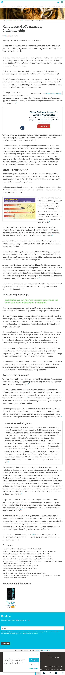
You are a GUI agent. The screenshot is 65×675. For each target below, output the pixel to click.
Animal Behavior (20, 6)
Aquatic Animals (29, 6)
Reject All (33, 664)
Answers (9, 20)
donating (38, 650)
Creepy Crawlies (56, 6)
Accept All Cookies (33, 660)
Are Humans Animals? (40, 6)
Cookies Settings (33, 668)
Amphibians (11, 6)
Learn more (54, 657)
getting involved (46, 650)
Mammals (20, 20)
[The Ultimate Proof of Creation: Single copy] (11, 594)
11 (20, 510)
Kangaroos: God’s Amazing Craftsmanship (34, 20)
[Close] (37, 655)
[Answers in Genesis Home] (5, 2)
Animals (14, 20)
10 (21, 494)
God (33, 534)
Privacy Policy (26, 631)
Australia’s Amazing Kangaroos (53, 93)
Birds (49, 6)
